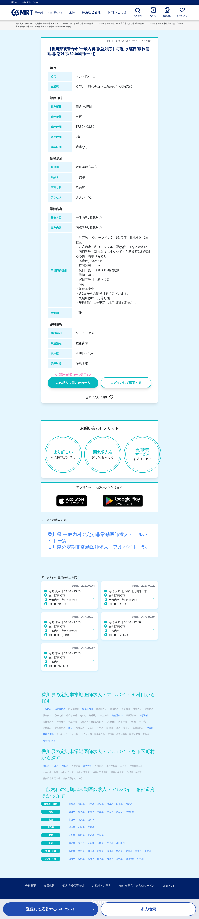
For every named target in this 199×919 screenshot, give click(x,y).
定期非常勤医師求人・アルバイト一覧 (51, 23)
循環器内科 (87, 709)
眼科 (70, 728)
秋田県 (110, 804)
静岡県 (81, 835)
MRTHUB (168, 885)
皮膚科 (150, 728)
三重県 (100, 835)
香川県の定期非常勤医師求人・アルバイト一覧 (90, 23)
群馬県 (91, 811)
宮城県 (100, 804)
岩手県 (91, 804)
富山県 (72, 819)
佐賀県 (81, 859)
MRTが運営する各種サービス (137, 885)
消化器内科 (60, 709)
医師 (72, 12)
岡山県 (91, 851)
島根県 (81, 851)
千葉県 (110, 811)
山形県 (119, 804)
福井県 (91, 819)
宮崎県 (119, 859)
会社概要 (30, 885)
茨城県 (72, 811)
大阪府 (91, 843)
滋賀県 (72, 843)
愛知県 (91, 835)
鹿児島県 (130, 859)
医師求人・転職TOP (24, 23)
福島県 (129, 804)
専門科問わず (49, 740)
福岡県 (72, 859)
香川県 (129, 851)
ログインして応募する (125, 382)
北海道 (72, 804)
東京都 (119, 811)
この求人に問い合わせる (73, 382)
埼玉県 (100, 811)
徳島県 (119, 851)
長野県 (91, 827)
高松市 (46, 766)
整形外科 (144, 715)
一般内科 (47, 709)
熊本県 (100, 859)
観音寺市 (87, 766)
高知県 (148, 851)
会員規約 (49, 885)
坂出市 (65, 766)
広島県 (100, 851)
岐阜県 (72, 835)
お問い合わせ (117, 12)
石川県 (81, 819)
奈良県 (110, 843)
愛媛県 (138, 851)
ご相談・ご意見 (101, 885)
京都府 (81, 843)
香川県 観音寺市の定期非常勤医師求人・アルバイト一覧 (136, 23)
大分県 (110, 859)
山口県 (110, 851)
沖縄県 (140, 859)
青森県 (81, 804)
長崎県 (91, 859)
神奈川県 (130, 811)
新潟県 (72, 827)
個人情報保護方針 (73, 885)
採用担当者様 (91, 12)
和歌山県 (120, 843)
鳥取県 (72, 851)
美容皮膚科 (48, 734)
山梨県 (81, 827)
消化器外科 (117, 715)
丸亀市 (55, 766)
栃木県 (81, 811)
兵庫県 (100, 843)
